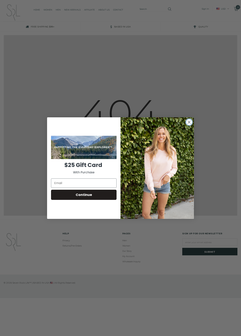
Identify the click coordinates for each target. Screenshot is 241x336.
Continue (84, 194)
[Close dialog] (189, 122)
